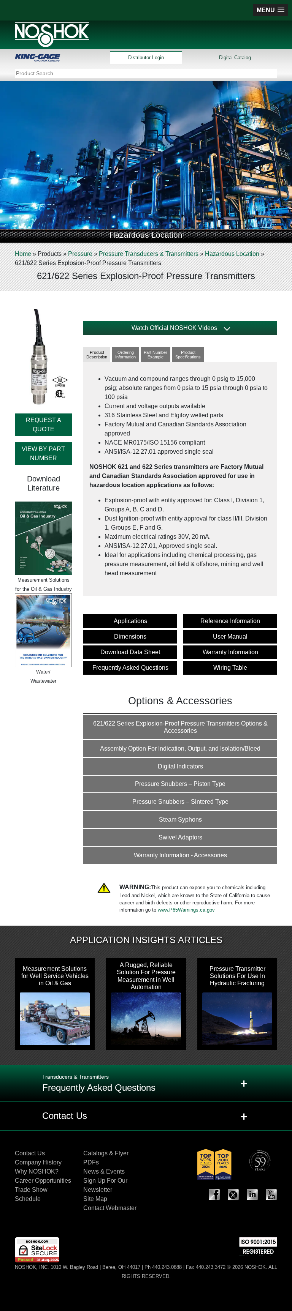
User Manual (230, 636)
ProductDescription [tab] (96, 354)
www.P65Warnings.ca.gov (186, 910)
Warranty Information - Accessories (180, 855)
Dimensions (130, 636)
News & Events (104, 1171)
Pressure (80, 254)
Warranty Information (230, 652)
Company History (38, 1162)
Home (23, 254)
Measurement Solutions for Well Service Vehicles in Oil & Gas (55, 976)
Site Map (95, 1199)
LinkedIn (252, 1195)
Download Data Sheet (130, 652)
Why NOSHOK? (37, 1171)
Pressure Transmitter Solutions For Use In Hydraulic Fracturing (237, 976)
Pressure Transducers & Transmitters (148, 254)
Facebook (214, 1195)
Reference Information (230, 621)
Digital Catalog (235, 57)
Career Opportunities (43, 1180)
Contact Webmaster (109, 1208)
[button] (270, 10)
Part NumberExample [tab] (155, 354)
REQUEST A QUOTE (43, 424)
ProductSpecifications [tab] (188, 354)
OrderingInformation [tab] (125, 354)
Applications (130, 621)
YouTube (271, 1195)
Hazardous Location (232, 254)
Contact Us (30, 1153)
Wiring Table (230, 667)
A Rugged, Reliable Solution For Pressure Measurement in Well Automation (146, 976)
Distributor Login (146, 57)
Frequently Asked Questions (130, 667)
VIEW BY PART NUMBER (43, 453)
